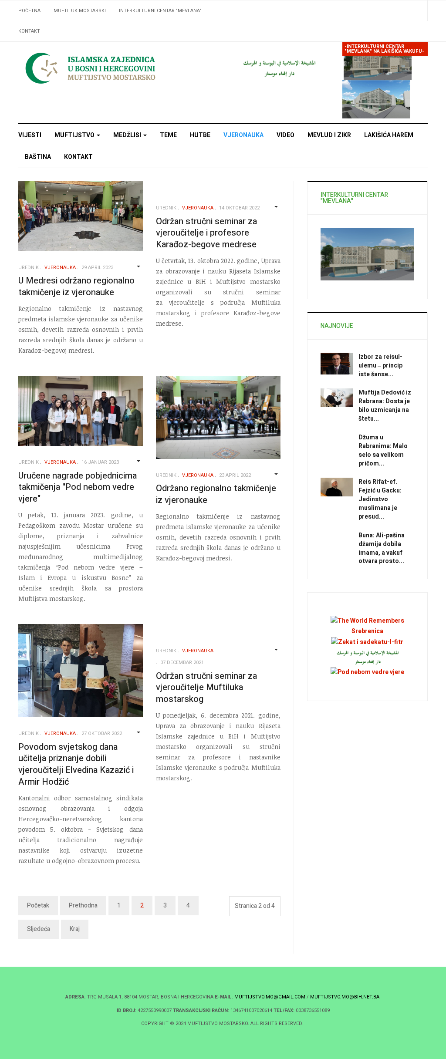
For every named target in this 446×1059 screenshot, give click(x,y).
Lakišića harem (388, 135)
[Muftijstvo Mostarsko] (116, 68)
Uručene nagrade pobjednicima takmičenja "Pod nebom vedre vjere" (77, 487)
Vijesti (29, 135)
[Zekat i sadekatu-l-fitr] (367, 641)
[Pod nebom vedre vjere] (367, 671)
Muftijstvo (75, 135)
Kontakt (29, 31)
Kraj (75, 929)
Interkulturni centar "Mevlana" (160, 10)
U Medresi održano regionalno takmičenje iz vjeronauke (76, 286)
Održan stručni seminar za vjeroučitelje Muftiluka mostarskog (206, 687)
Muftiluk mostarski (80, 10)
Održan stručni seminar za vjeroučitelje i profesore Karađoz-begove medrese (206, 233)
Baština (38, 157)
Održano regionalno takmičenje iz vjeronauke (216, 494)
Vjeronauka (243, 135)
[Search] (417, 10)
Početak (38, 905)
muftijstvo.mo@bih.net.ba (344, 997)
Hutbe (200, 135)
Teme (168, 135)
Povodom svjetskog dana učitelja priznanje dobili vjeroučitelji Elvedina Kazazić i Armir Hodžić (76, 764)
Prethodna (83, 905)
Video (285, 135)
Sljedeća (38, 929)
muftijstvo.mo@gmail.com (269, 997)
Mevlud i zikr (329, 135)
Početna (29, 10)
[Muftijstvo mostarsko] (279, 67)
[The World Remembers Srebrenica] (367, 626)
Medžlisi (127, 135)
